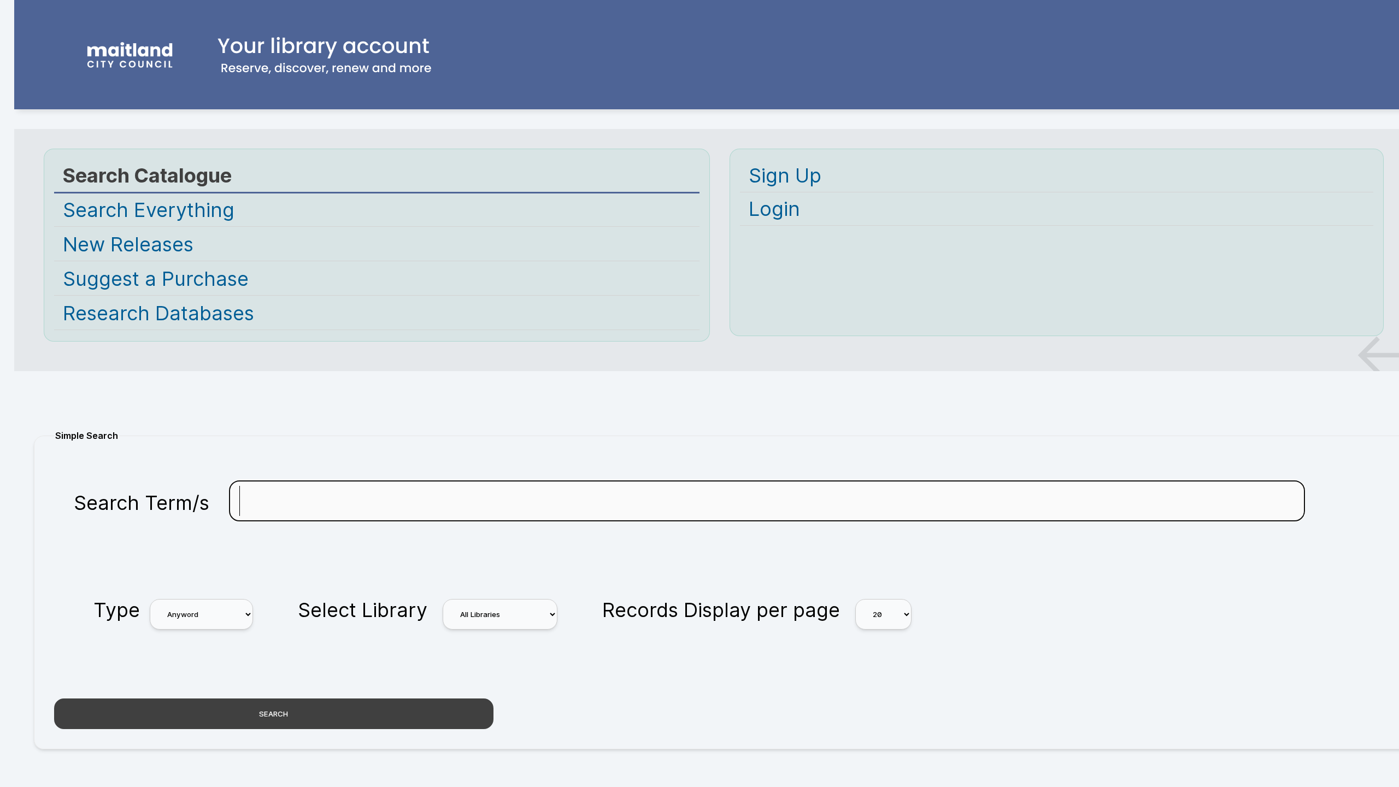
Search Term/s (141, 503)
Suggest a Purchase (156, 279)
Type (116, 610)
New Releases (128, 244)
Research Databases (158, 313)
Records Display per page (721, 610)
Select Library (362, 610)
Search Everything (148, 210)
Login (774, 209)
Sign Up (785, 175)
